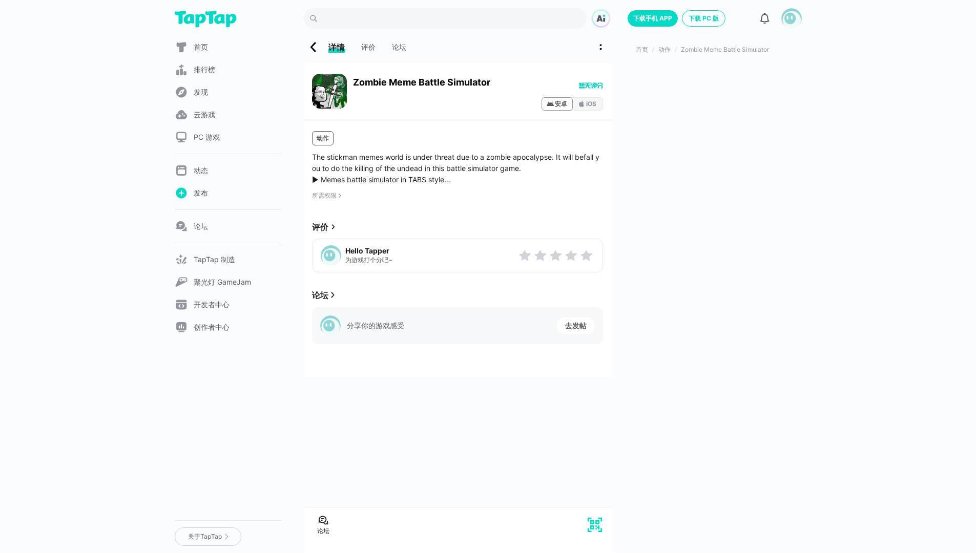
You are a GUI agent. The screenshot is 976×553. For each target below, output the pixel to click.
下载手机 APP (652, 18)
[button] (791, 18)
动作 (323, 138)
